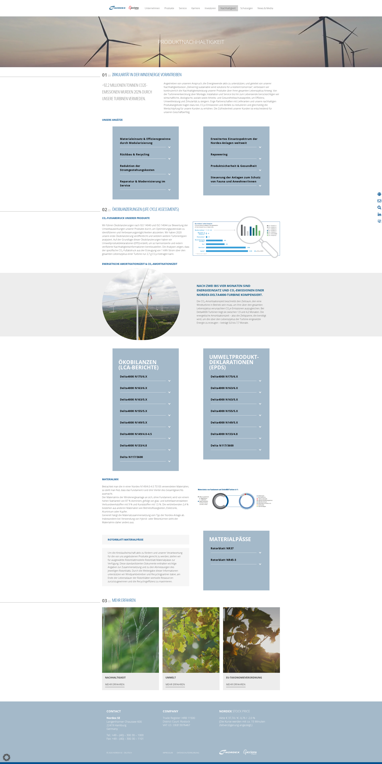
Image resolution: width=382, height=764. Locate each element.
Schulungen (246, 8)
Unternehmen (152, 8)
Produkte (169, 8)
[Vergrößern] (277, 220)
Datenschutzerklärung (188, 752)
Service (183, 8)
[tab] (145, 143)
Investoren (210, 8)
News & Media (265, 8)
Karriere (195, 8)
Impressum (168, 752)
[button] (6, 757)
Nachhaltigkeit (228, 8)
